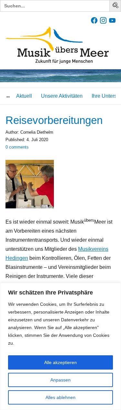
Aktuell (24, 96)
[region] (60, 346)
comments (17, 147)
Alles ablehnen (60, 397)
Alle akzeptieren (60, 362)
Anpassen (60, 379)
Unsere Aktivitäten (62, 96)
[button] (116, 6)
